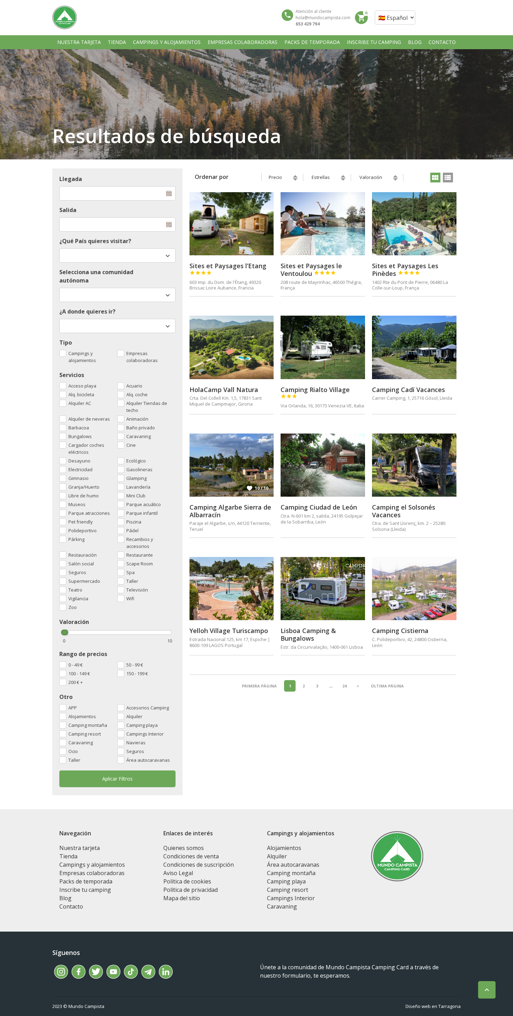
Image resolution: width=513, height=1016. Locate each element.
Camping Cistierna (400, 630)
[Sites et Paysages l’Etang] (231, 223)
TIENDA (117, 42)
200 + (75, 682)
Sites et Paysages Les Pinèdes (405, 270)
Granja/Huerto (83, 487)
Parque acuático (143, 504)
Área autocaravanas (148, 760)
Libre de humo (83, 495)
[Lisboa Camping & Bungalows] (323, 588)
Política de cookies (187, 881)
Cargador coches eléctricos (86, 448)
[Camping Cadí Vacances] (414, 347)
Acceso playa (82, 386)
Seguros (135, 751)
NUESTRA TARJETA (79, 42)
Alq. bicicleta (81, 394)
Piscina (133, 522)
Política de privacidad (190, 890)
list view (448, 177)
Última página (387, 685)
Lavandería (138, 487)
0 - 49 (75, 665)
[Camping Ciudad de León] (323, 465)
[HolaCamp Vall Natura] (231, 347)
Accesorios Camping (147, 708)
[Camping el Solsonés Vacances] (414, 465)
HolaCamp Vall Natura (223, 389)
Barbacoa (78, 427)
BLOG (415, 42)
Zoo (72, 607)
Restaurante (139, 555)
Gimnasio (78, 478)
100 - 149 (79, 673)
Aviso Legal (178, 873)
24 (344, 685)
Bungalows (80, 436)
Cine (131, 445)
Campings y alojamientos (82, 356)
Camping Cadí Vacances (408, 389)
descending (295, 179)
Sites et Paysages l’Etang (227, 269)
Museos (77, 504)
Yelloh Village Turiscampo (228, 630)
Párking (76, 539)
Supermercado (84, 581)
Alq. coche (137, 394)
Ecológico (136, 461)
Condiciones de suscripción (198, 864)
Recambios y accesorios (139, 542)
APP (72, 708)
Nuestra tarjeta (79, 848)
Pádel (132, 530)
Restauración (82, 555)
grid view (435, 177)
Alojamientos (82, 716)
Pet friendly (80, 522)
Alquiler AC (79, 403)
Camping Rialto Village (315, 392)
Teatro (75, 590)
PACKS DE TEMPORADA (312, 42)
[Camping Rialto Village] (323, 347)
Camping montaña (87, 725)
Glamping (136, 478)
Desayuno (79, 461)
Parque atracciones (89, 513)
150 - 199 (137, 673)
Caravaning (80, 742)
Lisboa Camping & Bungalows (308, 634)
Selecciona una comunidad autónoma (96, 276)
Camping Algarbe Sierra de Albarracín (230, 511)
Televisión (137, 590)
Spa (130, 572)
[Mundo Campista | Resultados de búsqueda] (64, 17)
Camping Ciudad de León (319, 507)
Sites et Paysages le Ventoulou (311, 270)
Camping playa (142, 725)
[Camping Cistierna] (414, 588)
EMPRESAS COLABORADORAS (242, 42)
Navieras (136, 742)
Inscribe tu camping (85, 890)
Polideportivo (82, 530)
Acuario (134, 386)
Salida (67, 210)
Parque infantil (142, 513)
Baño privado (140, 427)
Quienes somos (183, 848)
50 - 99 (134, 665)
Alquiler (134, 716)
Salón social (81, 563)
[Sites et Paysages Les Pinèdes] (414, 223)
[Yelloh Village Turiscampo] (231, 588)
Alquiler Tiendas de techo (146, 406)
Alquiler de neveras (89, 419)
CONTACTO (442, 42)
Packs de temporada (85, 881)
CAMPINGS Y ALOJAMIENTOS (167, 42)
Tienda (68, 856)
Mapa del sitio (181, 898)
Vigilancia (78, 598)
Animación (137, 419)
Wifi (130, 598)
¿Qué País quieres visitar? (95, 241)
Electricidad (80, 469)
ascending (295, 176)
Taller (74, 760)
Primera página (259, 685)
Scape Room (139, 563)
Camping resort (84, 734)
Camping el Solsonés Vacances (403, 511)
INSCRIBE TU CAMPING (374, 42)
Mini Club (136, 495)
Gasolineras (139, 469)
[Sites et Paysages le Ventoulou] (323, 223)
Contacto (71, 906)
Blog (65, 898)
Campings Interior (145, 734)
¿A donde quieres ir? (87, 311)
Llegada (70, 179)
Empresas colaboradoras (142, 356)
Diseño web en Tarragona (433, 1006)
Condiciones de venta (191, 856)
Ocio (73, 751)
